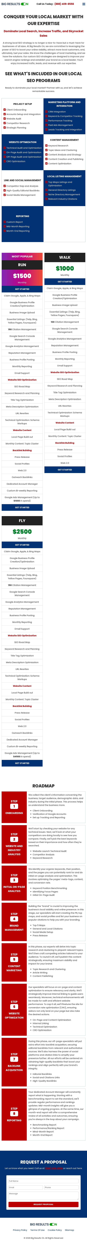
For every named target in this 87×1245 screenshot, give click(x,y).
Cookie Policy (55, 1230)
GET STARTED (22, 289)
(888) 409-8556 (64, 4)
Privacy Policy (20, 1230)
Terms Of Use (37, 1230)
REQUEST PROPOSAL (43, 1204)
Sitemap (69, 1230)
